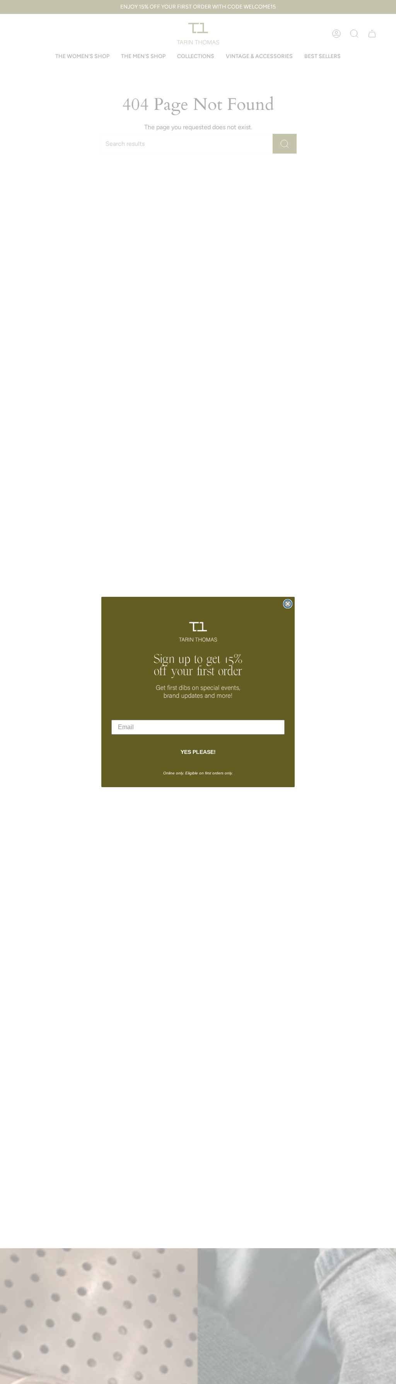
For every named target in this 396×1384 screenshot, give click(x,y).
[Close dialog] (288, 604)
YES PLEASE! (198, 752)
